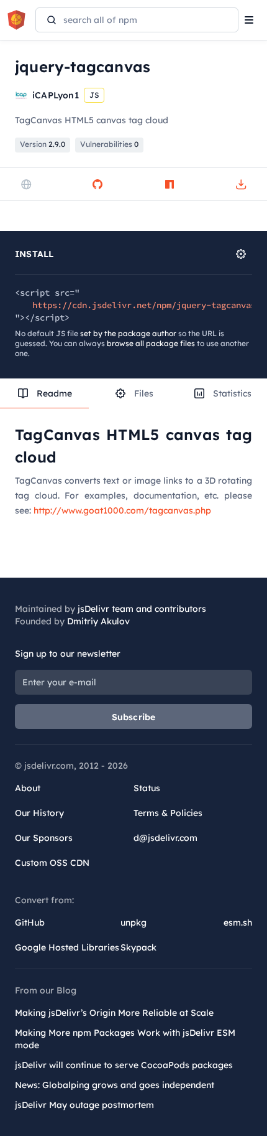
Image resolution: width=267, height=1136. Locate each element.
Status (147, 788)
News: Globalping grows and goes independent (114, 1085)
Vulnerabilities (109, 144)
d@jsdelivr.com (165, 837)
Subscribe (134, 717)
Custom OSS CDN (52, 862)
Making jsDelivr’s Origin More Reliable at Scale (114, 1012)
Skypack (138, 947)
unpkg (133, 922)
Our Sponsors (44, 837)
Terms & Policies (168, 813)
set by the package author (128, 333)
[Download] (241, 184)
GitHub (30, 922)
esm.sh (238, 922)
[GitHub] (97, 184)
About (27, 788)
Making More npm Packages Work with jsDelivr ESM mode (125, 1039)
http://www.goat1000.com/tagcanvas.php (122, 510)
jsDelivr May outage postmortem (84, 1104)
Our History (39, 813)
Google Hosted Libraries (67, 947)
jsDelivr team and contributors (142, 608)
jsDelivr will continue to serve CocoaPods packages (124, 1065)
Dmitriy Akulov (98, 621)
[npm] (169, 184)
